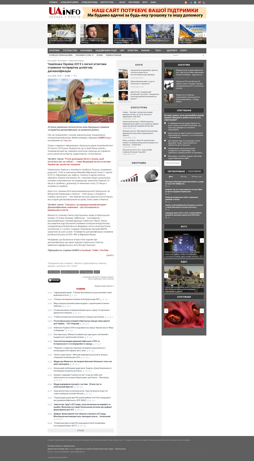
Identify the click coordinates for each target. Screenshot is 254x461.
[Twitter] (194, 2)
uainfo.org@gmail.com (77, 452)
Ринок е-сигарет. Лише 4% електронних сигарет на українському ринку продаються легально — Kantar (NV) (140, 142)
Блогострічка (106, 2)
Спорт (183, 50)
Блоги (138, 65)
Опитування (184, 110)
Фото (145, 2)
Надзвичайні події (106, 50)
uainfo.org (72, 449)
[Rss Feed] (185, 2)
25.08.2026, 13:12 (129, 154)
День (171, 176)
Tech (157, 51)
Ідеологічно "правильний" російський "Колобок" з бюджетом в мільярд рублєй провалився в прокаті (145, 95)
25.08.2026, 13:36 (129, 138)
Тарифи (99, 55)
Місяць (184, 176)
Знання (144, 51)
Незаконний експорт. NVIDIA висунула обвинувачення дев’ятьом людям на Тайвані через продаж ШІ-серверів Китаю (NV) (140, 124)
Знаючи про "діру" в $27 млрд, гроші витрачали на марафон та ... (61, 40)
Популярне (194, 171)
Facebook (86, 250)
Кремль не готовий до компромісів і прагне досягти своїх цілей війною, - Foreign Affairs (188, 98)
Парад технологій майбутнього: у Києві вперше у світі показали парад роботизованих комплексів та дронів (184, 289)
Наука (104, 440)
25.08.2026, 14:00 (129, 119)
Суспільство (70, 50)
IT (124, 440)
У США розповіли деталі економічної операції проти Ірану (79, 317)
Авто (120, 440)
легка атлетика (53, 272)
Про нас (50, 452)
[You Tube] (199, 2)
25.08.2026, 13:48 (129, 128)
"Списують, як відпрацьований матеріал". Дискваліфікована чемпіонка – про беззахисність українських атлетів (77, 207)
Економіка (86, 50)
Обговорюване (176, 171)
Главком (67, 140)
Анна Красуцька (86, 272)
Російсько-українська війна (60, 55)
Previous (49, 35)
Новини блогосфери (76, 61)
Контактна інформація (61, 452)
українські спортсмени (69, 272)
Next (205, 35)
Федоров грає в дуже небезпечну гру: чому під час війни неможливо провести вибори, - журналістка (190, 72)
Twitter (95, 250)
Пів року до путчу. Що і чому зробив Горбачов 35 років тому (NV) (137, 151)
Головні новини (59, 440)
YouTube (104, 250)
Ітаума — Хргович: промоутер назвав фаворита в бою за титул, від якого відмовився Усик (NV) (138, 114)
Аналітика (184, 65)
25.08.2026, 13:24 (129, 147)
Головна (53, 2)
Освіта (115, 440)
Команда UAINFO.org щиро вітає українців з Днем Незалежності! (191, 41)
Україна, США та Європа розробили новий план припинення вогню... (123, 40)
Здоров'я (172, 50)
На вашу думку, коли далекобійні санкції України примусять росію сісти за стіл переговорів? (184, 117)
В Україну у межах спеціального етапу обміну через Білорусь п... (159, 40)
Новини (80, 289)
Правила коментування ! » (104, 286)
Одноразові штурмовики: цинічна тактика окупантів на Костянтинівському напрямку (144, 72)
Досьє (122, 2)
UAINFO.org (104, 137)
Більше (80, 430)
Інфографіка (139, 163)
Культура (133, 50)
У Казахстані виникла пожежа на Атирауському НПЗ (76, 299)
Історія (110, 440)
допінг (96, 272)
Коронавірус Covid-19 (84, 55)
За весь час (197, 176)
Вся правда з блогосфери (57, 61)
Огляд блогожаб (89, 2)
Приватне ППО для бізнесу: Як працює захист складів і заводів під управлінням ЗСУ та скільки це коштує (190, 84)
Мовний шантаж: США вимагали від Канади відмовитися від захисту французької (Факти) (140, 133)
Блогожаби (134, 2)
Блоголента (166, 440)
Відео (153, 2)
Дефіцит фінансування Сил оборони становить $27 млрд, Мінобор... (93, 40)
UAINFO (110, 255)
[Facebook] (190, 2)
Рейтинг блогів (176, 440)
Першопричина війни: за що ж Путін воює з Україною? (143, 82)
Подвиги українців (113, 55)
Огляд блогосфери (69, 2)
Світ (122, 50)
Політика (54, 50)
